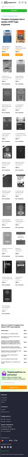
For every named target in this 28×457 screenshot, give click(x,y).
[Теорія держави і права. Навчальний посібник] (7, 209)
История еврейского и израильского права (20, 134)
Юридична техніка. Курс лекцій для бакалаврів (20, 163)
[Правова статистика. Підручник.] (7, 238)
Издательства (5, 412)
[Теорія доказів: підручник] (20, 267)
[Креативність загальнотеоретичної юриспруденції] (20, 36)
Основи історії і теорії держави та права (19, 220)
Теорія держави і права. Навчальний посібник (6, 220)
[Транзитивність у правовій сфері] (7, 36)
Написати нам (5, 451)
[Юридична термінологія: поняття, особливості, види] (20, 238)
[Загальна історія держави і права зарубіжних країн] (7, 152)
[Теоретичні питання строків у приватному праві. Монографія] (7, 267)
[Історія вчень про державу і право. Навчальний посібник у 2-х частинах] (20, 181)
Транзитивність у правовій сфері (6, 47)
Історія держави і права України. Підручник (19, 105)
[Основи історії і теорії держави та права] (20, 209)
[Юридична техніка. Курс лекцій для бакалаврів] (20, 152)
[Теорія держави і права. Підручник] (7, 295)
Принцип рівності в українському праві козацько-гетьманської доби (6, 105)
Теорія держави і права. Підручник (6, 306)
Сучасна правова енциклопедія (6, 134)
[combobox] (14, 6)
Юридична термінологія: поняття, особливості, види (19, 249)
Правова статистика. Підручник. (7, 249)
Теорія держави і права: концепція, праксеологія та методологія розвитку (19, 77)
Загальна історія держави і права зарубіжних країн (6, 163)
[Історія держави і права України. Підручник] (20, 94)
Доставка (3, 400)
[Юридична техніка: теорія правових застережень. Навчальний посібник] (7, 181)
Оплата (3, 402)
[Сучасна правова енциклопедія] (7, 123)
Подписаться (14, 387)
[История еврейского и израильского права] (20, 123)
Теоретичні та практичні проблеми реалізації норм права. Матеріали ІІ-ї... (7, 77)
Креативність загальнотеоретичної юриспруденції (20, 47)
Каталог (14, 10)
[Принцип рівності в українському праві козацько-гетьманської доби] (7, 94)
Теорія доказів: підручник (19, 278)
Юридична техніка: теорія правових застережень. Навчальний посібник (7, 191)
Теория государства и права (10, 16)
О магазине (4, 397)
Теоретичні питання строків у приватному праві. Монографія (7, 278)
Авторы (3, 409)
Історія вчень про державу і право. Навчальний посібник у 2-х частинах (20, 191)
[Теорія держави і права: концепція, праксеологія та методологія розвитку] (20, 66)
